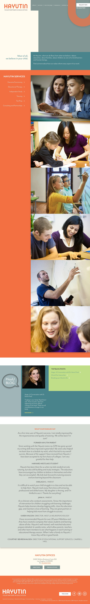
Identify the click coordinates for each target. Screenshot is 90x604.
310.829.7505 (80, 8)
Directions (36, 567)
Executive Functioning (8, 599)
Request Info (83, 5)
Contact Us (65, 5)
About (34, 5)
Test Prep (43, 599)
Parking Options (52, 567)
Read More (28, 412)
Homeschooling (30, 599)
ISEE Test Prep (48, 5)
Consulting (49, 599)
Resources (57, 5)
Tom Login (65, 594)
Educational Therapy (20, 599)
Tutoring (38, 599)
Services (40, 5)
